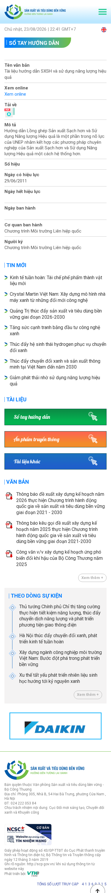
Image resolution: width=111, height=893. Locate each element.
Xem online (15, 94)
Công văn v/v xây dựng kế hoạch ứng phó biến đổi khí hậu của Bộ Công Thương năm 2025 (59, 558)
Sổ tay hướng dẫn (34, 43)
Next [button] (104, 726)
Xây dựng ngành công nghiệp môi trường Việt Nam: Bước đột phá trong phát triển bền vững (60, 659)
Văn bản (17, 482)
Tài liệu (16, 399)
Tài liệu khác (27, 461)
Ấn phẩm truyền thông (36, 439)
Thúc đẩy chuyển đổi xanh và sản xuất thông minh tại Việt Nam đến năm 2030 (55, 364)
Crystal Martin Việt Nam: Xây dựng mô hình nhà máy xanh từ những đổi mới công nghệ (57, 297)
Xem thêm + (92, 577)
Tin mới (16, 265)
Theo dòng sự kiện (36, 596)
